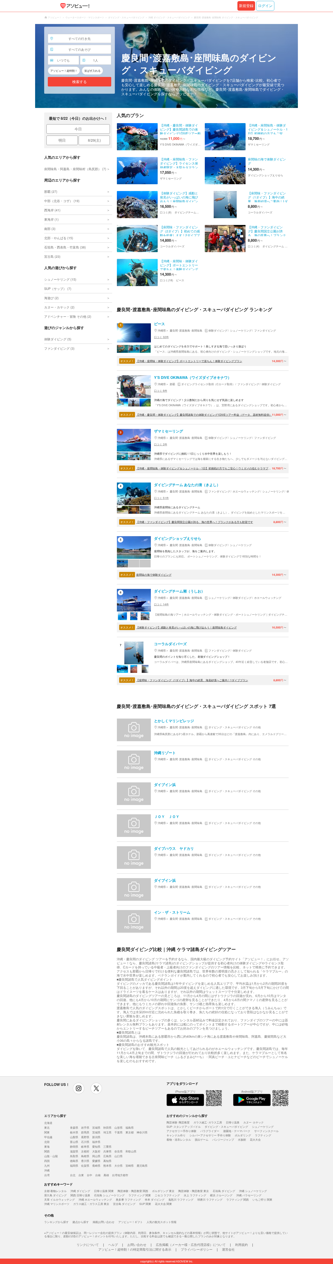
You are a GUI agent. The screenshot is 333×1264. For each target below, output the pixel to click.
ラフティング (263, 1135)
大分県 (118, 1165)
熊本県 (107, 1165)
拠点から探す (80, 1222)
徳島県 (74, 1161)
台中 (89, 1175)
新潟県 (96, 1137)
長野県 (85, 1137)
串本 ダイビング (154, 1199)
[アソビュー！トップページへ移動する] (74, 6)
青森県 (74, 1127)
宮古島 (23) (52, 256)
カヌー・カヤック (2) (59, 307)
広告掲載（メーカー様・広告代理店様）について (191, 1244)
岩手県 (85, 1127)
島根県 (85, 1156)
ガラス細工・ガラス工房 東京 (91, 1204)
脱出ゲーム (201, 1139)
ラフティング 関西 (237, 1199)
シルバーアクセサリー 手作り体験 (210, 1135)
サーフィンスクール (266, 1131)
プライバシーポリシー (196, 1249)
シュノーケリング (263, 1126)
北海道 (48, 1123)
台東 (81, 1175)
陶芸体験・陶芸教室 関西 (133, 1191)
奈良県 (118, 1151)
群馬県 (85, 1132)
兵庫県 (107, 1151)
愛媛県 (96, 1161)
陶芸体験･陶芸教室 (178, 1122)
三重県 (107, 1146)
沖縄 (47, 1170)
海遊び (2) (51, 298)
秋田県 (107, 1127)
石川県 (85, 1142)
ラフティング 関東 (139, 1195)
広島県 (107, 1156)
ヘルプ (113, 1244)
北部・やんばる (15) (58, 238)
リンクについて (88, 1244)
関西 (47, 1151)
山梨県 (74, 1137)
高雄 (106, 1175)
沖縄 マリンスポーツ (56, 1204)
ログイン (265, 6)
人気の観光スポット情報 (161, 1222)
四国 (47, 1161)
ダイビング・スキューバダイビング (226, 1126)
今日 (78, 128)
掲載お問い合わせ (103, 1222)
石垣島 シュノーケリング (109, 1195)
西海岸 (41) (52, 210)
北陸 (47, 1142)
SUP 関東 (145, 1204)
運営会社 (228, 1249)
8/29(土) (94, 140)
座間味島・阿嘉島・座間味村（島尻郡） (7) (75, 169)
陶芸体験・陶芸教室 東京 (193, 1191)
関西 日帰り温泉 (80, 1195)
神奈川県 (142, 1132)
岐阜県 (85, 1146)
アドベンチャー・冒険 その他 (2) (67, 316)
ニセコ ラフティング (167, 1195)
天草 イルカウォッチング (59, 1199)
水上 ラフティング (195, 1195)
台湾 (47, 1175)
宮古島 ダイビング (124, 1204)
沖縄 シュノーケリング (253, 1191)
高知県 (107, 1161)
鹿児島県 (142, 1165)
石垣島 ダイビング (224, 1191)
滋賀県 (74, 1151)
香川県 (85, 1161)
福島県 (129, 1127)
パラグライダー (209, 1131)
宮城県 (96, 1127)
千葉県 (118, 1132)
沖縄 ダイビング (80, 1191)
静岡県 (74, 1146)
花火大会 (255, 1139)
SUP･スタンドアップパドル (183, 1126)
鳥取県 (74, 1156)
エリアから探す (55, 1115)
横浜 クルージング (221, 1195)
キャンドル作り (176, 1135)
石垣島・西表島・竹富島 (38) (65, 247)
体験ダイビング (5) (57, 339)
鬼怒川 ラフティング (180, 1199)
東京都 (129, 1132)
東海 (47, 1146)
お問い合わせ (136, 1244)
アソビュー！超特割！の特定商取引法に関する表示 (134, 1249)
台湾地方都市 (120, 1175)
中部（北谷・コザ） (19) (62, 200)
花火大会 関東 (163, 1204)
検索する (79, 82)
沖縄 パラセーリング (248, 1195)
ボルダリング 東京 (163, 1191)
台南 (98, 1175)
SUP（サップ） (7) (57, 288)
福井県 (96, 1142)
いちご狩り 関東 (262, 1199)
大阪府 (96, 1151)
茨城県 (96, 1132)
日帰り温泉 (232, 1122)
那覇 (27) (50, 191)
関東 (47, 1132)
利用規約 (241, 1244)
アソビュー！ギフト (130, 1222)
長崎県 (96, 1165)
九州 (47, 1165)
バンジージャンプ (223, 1139)
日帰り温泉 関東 (104, 1191)
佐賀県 (85, 1165)
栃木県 (74, 1132)
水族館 (242, 1139)
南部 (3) (50, 228)
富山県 (74, 1142)
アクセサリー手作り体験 (181, 1131)
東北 (47, 1127)
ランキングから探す (56, 1222)
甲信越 (48, 1137)
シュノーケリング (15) (60, 279)
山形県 (118, 1127)
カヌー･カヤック (253, 1122)
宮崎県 (129, 1165)
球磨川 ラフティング (209, 1199)
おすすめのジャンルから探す (187, 1115)
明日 (62, 140)
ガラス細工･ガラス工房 (207, 1122)
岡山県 (96, 1156)
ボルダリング (243, 1135)
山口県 (118, 1156)
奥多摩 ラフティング (128, 1199)
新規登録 (246, 6)
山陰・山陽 (51, 1156)
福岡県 (74, 1165)
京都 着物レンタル (55, 1191)
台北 (72, 1175)
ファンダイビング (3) (59, 348)
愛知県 (96, 1146)
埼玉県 (107, 1132)
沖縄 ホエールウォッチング (95, 1199)
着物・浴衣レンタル (178, 1139)
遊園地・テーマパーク (236, 1131)
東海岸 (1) (51, 219)
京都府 (85, 1151)
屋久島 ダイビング (55, 1195)
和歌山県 (130, 1151)
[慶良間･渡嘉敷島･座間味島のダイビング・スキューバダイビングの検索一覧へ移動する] (166, 66)
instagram (78, 1088)
